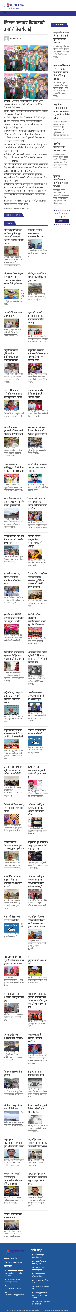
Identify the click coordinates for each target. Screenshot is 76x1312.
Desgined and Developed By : (57, 1310)
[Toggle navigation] (5, 13)
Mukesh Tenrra (15, 38)
